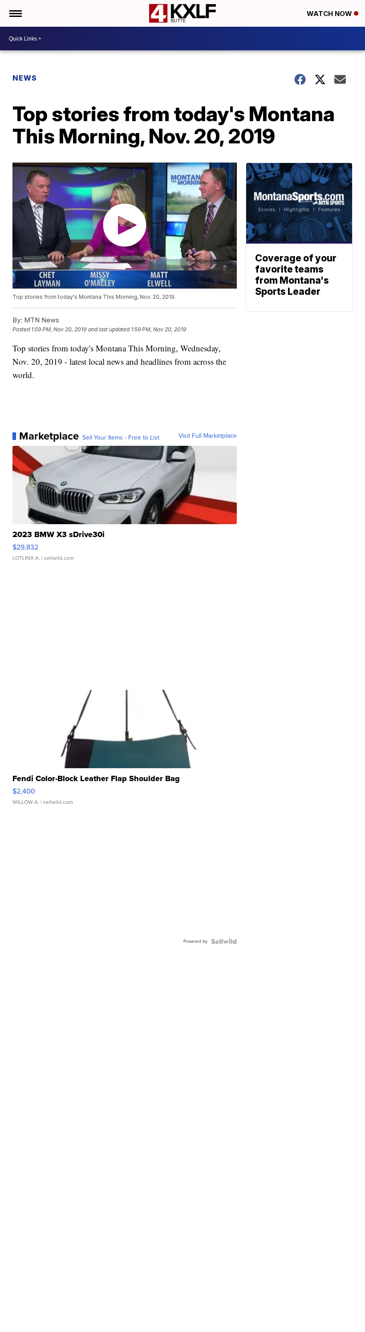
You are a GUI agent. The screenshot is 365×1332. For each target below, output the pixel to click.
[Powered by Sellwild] (224, 941)
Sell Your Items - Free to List (120, 438)
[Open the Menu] (15, 13)
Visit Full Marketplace (207, 436)
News (24, 77)
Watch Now (330, 13)
